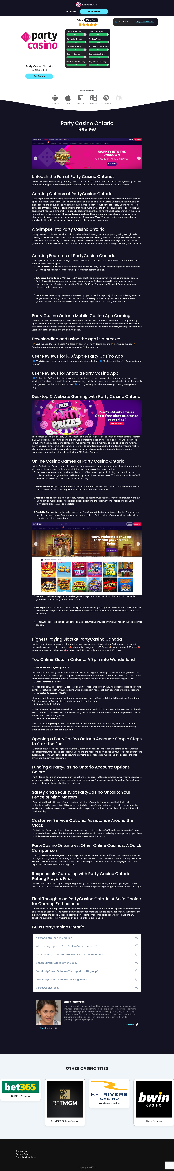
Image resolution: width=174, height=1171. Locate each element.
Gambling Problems (26, 1157)
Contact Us (21, 1151)
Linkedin (130, 1024)
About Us (71, 11)
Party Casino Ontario (145, 21)
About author (46, 1028)
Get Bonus (39, 76)
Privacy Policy (23, 1154)
